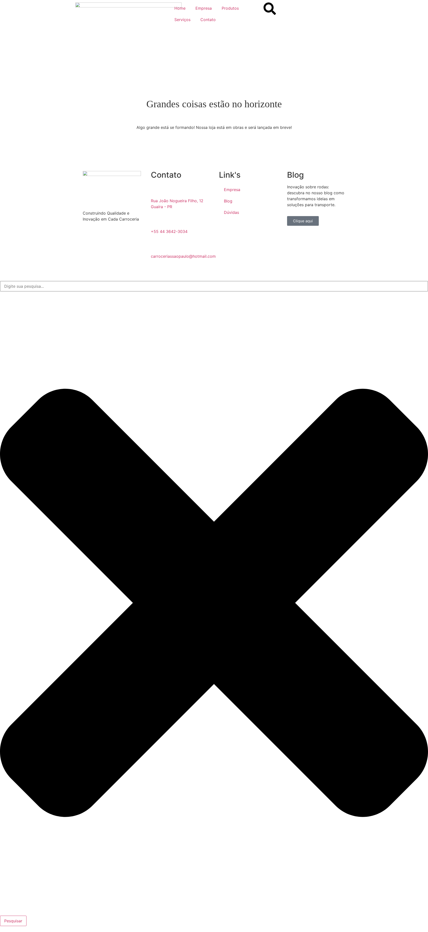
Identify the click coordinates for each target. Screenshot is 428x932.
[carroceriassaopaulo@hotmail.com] (157, 245)
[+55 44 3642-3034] (157, 221)
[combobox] (214, 286)
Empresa (203, 8)
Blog (228, 200)
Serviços (182, 19)
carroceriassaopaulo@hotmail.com (183, 256)
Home (180, 8)
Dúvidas (231, 212)
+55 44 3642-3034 (169, 231)
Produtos (230, 8)
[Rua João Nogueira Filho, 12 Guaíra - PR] (157, 190)
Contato (208, 19)
